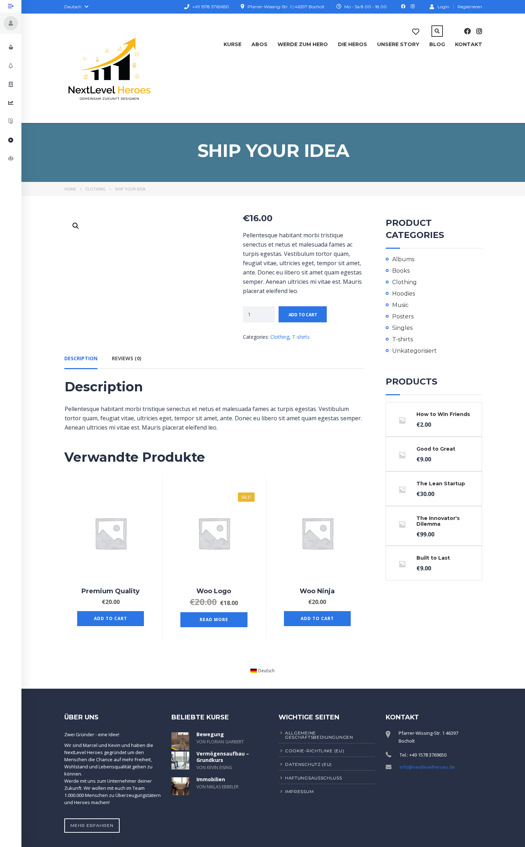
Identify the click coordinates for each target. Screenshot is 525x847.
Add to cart (303, 315)
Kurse (232, 44)
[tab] (81, 360)
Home (70, 189)
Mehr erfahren (92, 825)
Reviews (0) (126, 358)
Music (400, 305)
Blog (437, 44)
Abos (259, 44)
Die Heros (352, 44)
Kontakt (468, 44)
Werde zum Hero (303, 44)
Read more (214, 619)
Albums (403, 259)
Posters (403, 316)
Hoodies (403, 293)
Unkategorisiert (414, 350)
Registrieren (470, 7)
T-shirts (301, 336)
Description (81, 358)
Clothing (95, 189)
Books (401, 270)
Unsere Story (398, 44)
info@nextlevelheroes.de (427, 767)
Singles (402, 328)
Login (443, 6)
